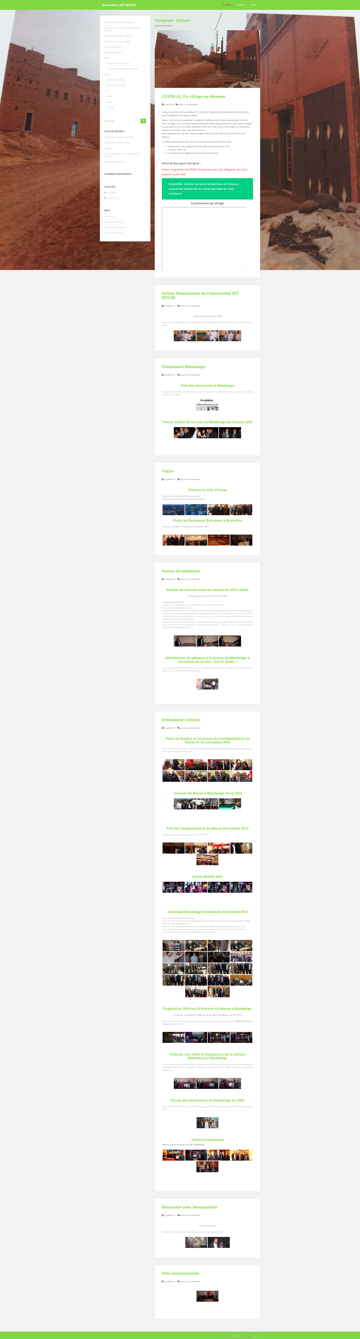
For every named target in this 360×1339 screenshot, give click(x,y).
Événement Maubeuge (183, 366)
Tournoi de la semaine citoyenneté (123, 68)
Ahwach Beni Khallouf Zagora (117, 36)
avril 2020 (111, 192)
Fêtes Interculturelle (116, 85)
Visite (167, 471)
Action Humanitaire (113, 47)
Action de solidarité (181, 571)
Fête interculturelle (180, 1273)
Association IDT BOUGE (119, 5)
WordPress (255, 1336)
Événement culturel (181, 719)
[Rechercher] (143, 121)
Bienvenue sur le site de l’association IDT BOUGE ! (122, 29)
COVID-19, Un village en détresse (193, 96)
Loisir (253, 5)
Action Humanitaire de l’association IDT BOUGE (200, 295)
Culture (226, 5)
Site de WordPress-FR (114, 232)
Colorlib (236, 1336)
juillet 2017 (112, 198)
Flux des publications (113, 221)
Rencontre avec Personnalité (189, 1207)
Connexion (109, 216)
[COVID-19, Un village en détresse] (207, 59)
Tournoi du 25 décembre (118, 63)
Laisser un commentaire (188, 104)
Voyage (110, 107)
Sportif (240, 5)
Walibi (109, 96)
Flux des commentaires (114, 227)
